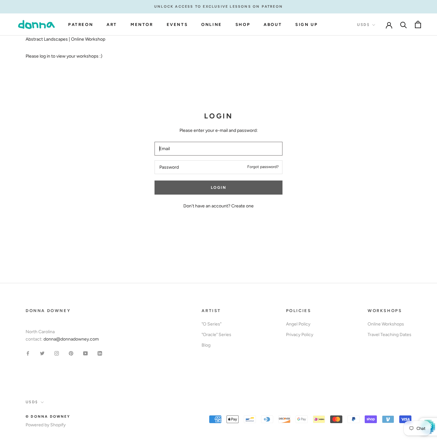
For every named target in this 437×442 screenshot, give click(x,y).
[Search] (403, 24)
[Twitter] (42, 353)
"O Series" (211, 324)
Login (218, 187)
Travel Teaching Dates (389, 334)
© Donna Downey (48, 416)
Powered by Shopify (46, 425)
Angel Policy (298, 324)
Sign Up (306, 24)
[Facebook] (28, 353)
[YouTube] (85, 353)
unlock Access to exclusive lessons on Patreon (218, 6)
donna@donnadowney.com (71, 339)
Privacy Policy (299, 334)
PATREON (80, 24)
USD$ (363, 24)
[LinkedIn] (100, 353)
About (273, 24)
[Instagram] (56, 353)
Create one (242, 206)
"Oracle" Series (216, 334)
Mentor (142, 24)
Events (177, 24)
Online (211, 24)
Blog (206, 345)
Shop (242, 24)
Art (112, 24)
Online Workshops (386, 324)
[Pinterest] (71, 353)
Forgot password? (263, 167)
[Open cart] (418, 24)
